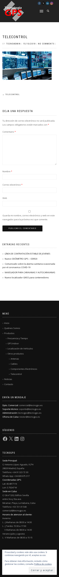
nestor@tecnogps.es (29, 416)
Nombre (7, 171)
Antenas (15, 358)
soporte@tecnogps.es (30, 409)
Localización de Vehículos (20, 348)
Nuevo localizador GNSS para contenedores (27, 277)
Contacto (8, 384)
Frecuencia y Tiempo (18, 338)
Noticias (8, 379)
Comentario (9, 131)
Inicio (6, 323)
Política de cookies (43, 564)
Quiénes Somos (12, 328)
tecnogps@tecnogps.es (29, 412)
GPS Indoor (13, 343)
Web (4, 198)
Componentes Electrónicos (24, 368)
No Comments (46, 44)
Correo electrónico (12, 184)
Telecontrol (15, 37)
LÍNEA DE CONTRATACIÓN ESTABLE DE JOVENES (27, 253)
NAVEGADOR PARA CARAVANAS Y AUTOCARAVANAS (30, 272)
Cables (14, 363)
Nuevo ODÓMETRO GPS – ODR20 (21, 258)
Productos (9, 333)
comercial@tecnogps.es (31, 405)
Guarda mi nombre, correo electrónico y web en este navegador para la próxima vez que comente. (28, 217)
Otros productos (16, 353)
